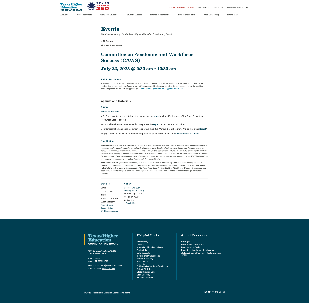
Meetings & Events (235, 7)
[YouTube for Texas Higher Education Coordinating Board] (209, 292)
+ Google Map (130, 203)
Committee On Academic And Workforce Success (109, 208)
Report (202, 129)
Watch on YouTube (110, 111)
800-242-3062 (108, 269)
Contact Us (218, 7)
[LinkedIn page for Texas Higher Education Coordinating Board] (205, 292)
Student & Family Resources (181, 7)
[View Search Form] (247, 7)
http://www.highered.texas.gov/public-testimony (161, 89)
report (157, 116)
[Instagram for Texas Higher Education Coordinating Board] (216, 292)
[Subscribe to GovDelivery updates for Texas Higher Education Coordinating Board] (224, 292)
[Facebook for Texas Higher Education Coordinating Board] (213, 292)
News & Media (204, 7)
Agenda (105, 107)
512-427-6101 (99, 266)
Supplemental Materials (187, 133)
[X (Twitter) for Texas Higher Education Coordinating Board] (220, 292)
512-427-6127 (116, 266)
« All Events (107, 41)
